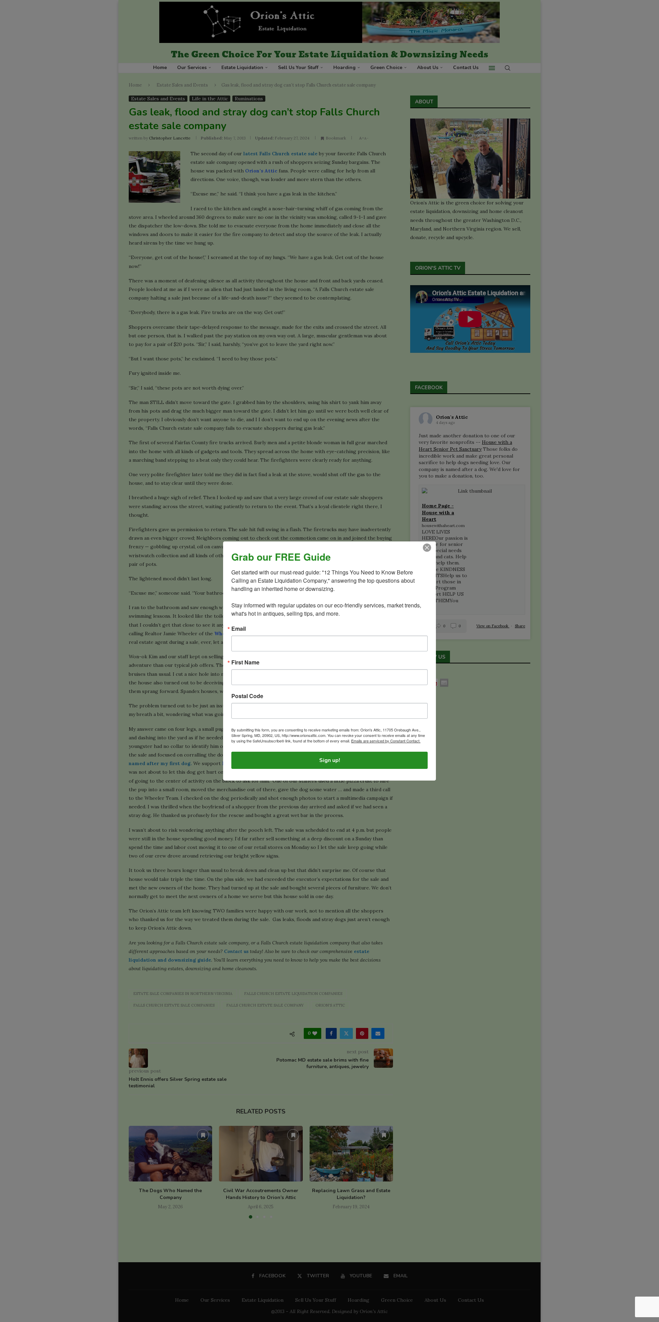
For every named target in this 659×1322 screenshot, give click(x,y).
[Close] (427, 548)
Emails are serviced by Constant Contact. (385, 740)
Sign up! (329, 760)
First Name (245, 662)
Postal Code (247, 696)
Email (238, 628)
